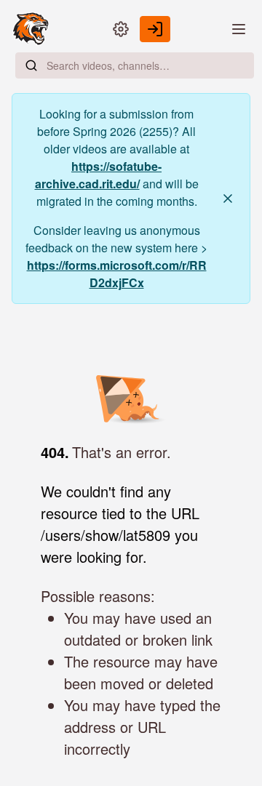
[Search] (31, 65)
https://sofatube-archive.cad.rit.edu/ (98, 175)
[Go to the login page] (155, 29)
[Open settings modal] (121, 29)
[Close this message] (227, 198)
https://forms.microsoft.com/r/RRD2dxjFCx (117, 274)
